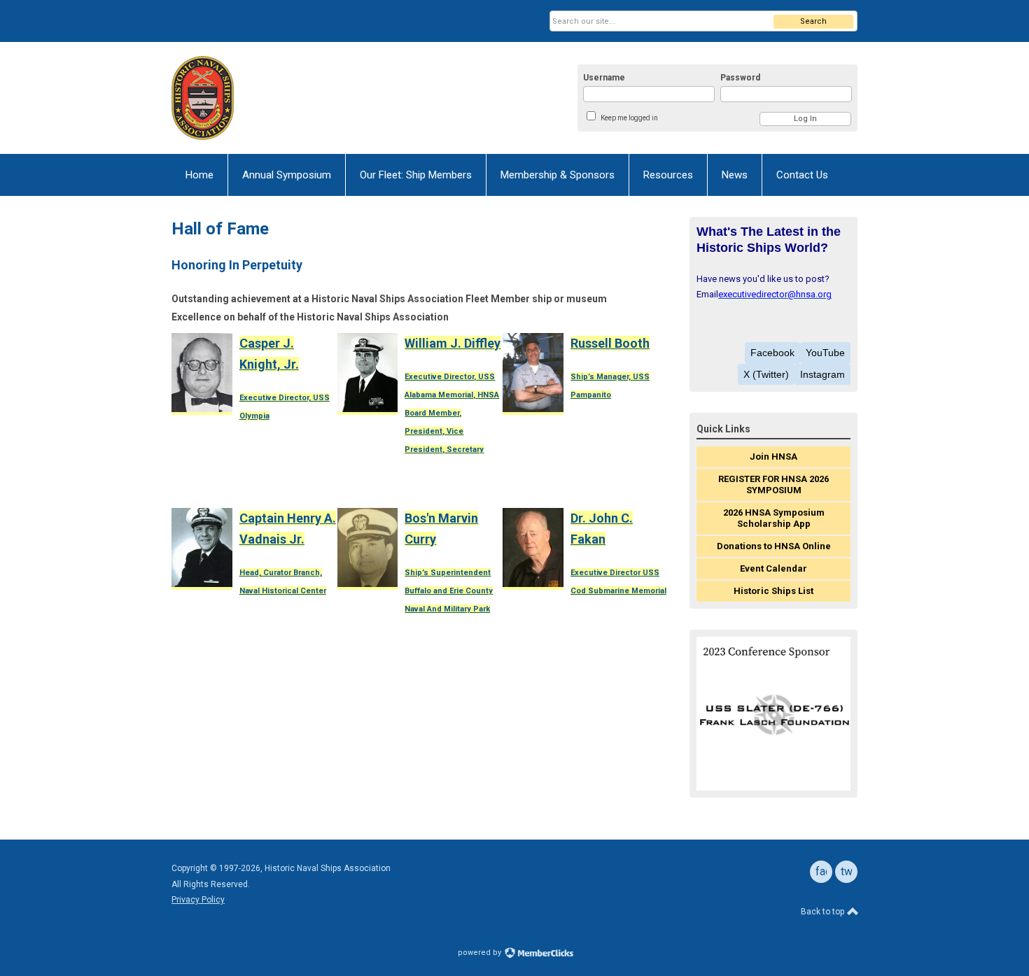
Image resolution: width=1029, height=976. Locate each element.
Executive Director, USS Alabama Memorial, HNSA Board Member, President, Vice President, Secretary (452, 413)
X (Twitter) (766, 374)
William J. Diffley (452, 343)
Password (740, 78)
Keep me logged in (629, 118)
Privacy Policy (198, 900)
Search (813, 21)
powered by (480, 952)
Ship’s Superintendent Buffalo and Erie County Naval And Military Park (449, 591)
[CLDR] (309, 98)
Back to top (823, 912)
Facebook (772, 352)
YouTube (825, 352)
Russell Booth (610, 343)
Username (604, 78)
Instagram (822, 374)
